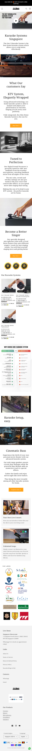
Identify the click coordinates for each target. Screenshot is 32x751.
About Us (5, 653)
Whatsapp (6, 678)
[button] (2, 9)
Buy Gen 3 (16, 125)
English (23, 736)
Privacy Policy (7, 664)
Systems (5, 711)
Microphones (7, 715)
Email (4, 682)
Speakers (6, 719)
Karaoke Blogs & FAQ (9, 668)
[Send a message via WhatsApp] (29, 748)
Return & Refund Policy (10, 661)
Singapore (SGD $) (10, 736)
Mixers (5, 713)
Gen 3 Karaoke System (7, 295)
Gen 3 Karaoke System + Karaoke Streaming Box (23, 295)
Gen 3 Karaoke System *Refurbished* (7, 326)
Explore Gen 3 (16, 489)
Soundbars (6, 717)
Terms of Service (8, 657)
